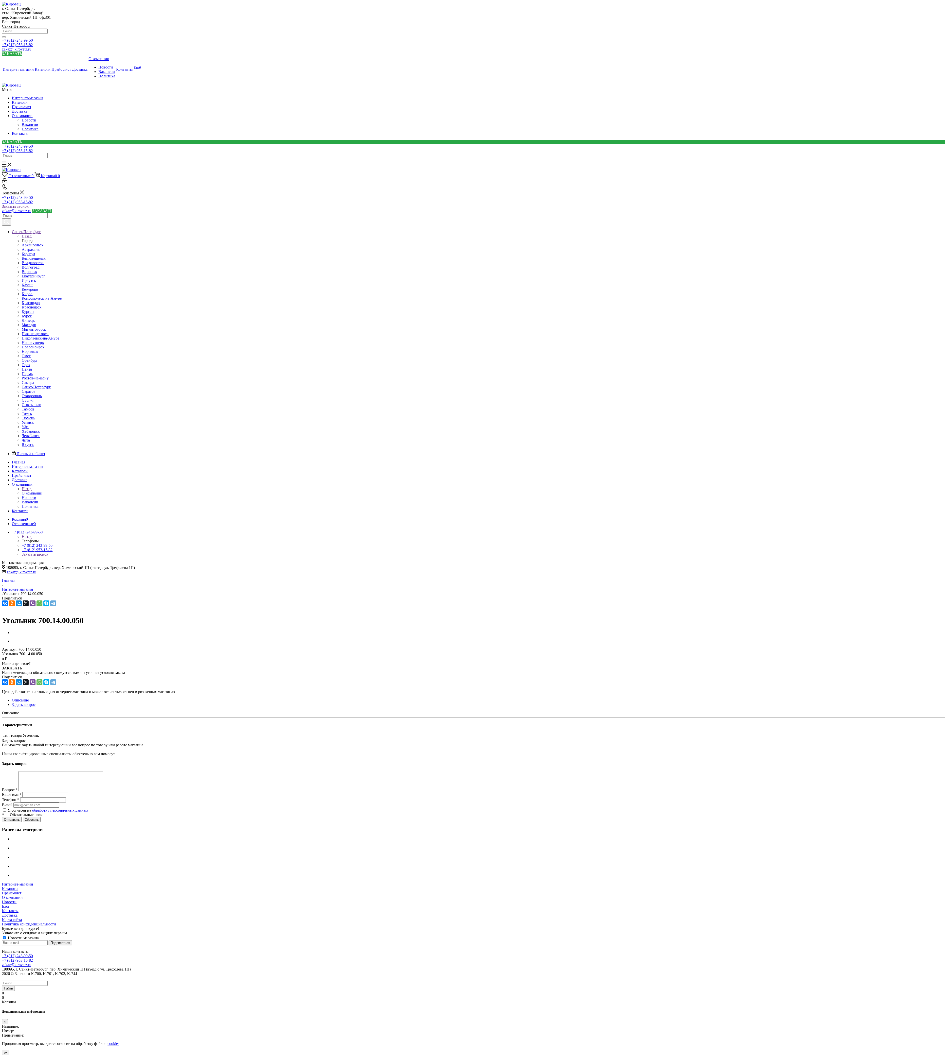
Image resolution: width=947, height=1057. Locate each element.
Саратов (29, 391)
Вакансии (30, 124)
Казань (27, 285)
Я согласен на (48, 810)
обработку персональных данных (60, 810)
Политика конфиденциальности (29, 924)
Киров (27, 294)
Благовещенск (34, 258)
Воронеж (29, 272)
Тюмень (28, 418)
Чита (26, 440)
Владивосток (33, 263)
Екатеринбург (33, 276)
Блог (6, 906)
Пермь (27, 374)
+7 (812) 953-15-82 (17, 45)
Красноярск (31, 307)
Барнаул (28, 254)
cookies (113, 1043)
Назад (27, 236)
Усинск (28, 422)
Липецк (28, 320)
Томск (27, 413)
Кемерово (30, 289)
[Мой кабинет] (4, 182)
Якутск (28, 445)
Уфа (25, 427)
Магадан (29, 325)
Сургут (28, 400)
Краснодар (31, 303)
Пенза (27, 369)
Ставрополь (32, 396)
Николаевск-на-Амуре (40, 338)
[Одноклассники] (12, 603)
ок (5, 1052)
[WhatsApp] (39, 603)
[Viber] (33, 603)
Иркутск (29, 280)
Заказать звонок (15, 206)
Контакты (20, 133)
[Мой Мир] (19, 603)
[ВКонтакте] (5, 603)
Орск (26, 365)
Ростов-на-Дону (35, 378)
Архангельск (32, 245)
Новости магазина (23, 938)
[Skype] (46, 603)
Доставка (19, 111)
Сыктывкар (31, 405)
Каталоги (20, 102)
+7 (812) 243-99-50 (17, 40)
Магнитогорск (34, 329)
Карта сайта (12, 920)
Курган (28, 311)
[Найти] (4, 37)
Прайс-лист (21, 107)
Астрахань (30, 249)
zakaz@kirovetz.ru (16, 49)
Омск (26, 356)
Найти (8, 988)
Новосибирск (33, 347)
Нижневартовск (35, 334)
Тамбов (28, 409)
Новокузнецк (33, 343)
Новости (29, 120)
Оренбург (30, 360)
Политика (30, 129)
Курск (27, 316)
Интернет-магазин (27, 98)
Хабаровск (31, 431)
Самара (28, 382)
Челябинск (31, 436)
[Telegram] (53, 603)
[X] (26, 603)
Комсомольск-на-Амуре (42, 298)
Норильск (30, 351)
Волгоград (30, 267)
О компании (22, 116)
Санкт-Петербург (36, 387)
